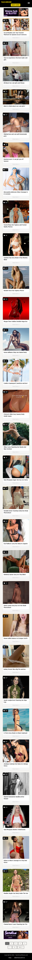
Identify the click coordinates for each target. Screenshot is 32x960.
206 (6, 43)
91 (6, 235)
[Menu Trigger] (29, 3)
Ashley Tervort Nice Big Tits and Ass (15, 669)
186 (6, 711)
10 (14, 947)
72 (6, 583)
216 (6, 361)
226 (6, 299)
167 (6, 902)
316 (6, 202)
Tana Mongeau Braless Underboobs (14, 830)
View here (15, 38)
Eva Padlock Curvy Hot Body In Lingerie (16, 544)
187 (6, 742)
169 (6, 871)
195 (6, 20)
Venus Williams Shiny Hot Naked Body (15, 352)
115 (6, 521)
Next (20, 947)
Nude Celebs (16, 5)
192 (6, 838)
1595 (6, 425)
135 (6, 91)
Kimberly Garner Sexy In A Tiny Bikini (15, 574)
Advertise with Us (19, 958)
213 (6, 68)
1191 (6, 774)
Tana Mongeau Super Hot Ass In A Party (16, 480)
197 (6, 678)
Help (10, 958)
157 (6, 115)
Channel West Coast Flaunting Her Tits (15, 924)
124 (6, 552)
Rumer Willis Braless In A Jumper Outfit (15, 638)
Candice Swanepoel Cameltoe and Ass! (15, 383)
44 (6, 616)
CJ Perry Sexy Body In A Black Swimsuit (15, 733)
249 (6, 488)
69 (6, 144)
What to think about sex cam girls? (14, 106)
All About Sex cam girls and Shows (14, 83)
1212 (6, 268)
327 (6, 330)
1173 (6, 170)
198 (6, 392)
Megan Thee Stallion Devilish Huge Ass (15, 321)
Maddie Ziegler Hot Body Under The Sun (16, 893)
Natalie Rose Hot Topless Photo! (14, 290)
